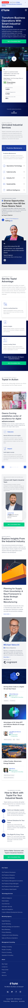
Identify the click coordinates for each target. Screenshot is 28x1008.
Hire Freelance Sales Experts (9, 889)
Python (18, 739)
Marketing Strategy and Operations (10, 926)
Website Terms (14, 1001)
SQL (14, 739)
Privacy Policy (7, 1001)
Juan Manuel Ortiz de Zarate (15, 732)
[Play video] (14, 58)
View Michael (14, 629)
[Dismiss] (25, 2)
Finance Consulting (7, 952)
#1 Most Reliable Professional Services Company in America (12, 3)
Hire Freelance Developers (9, 872)
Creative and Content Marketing (10, 935)
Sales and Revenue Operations (10, 938)
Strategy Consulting (7, 946)
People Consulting (6, 949)
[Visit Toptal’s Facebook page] (16, 991)
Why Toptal (4, 964)
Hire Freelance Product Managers (10, 886)
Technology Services (7, 893)
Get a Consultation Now (14, 41)
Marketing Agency (6, 916)
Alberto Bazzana (13, 694)
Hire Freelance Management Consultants (12, 881)
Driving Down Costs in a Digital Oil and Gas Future (14, 688)
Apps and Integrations (7, 909)
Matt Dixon (12, 768)
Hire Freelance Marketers (8, 878)
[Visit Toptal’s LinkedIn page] (7, 991)
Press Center (5, 969)
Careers (4, 972)
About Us (4, 975)
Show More (6, 657)
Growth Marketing (6, 924)
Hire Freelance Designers (8, 875)
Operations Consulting (7, 955)
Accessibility (22, 1001)
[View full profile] (6, 695)
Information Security (7, 906)
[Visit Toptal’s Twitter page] (11, 991)
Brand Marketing (6, 929)
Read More (6, 614)
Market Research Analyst (9, 775)
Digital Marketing (6, 921)
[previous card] (3, 467)
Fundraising (12, 700)
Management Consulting (8, 942)
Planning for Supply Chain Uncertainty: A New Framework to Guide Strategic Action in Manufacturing (13, 595)
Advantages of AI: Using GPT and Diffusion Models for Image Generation (14, 724)
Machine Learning (7, 739)
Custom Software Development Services (12, 912)
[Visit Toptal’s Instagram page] (20, 991)
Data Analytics (5, 901)
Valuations (6, 700)
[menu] (26, 10)
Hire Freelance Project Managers (10, 883)
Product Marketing (6, 932)
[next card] (25, 467)
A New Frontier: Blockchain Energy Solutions (13, 762)
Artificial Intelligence (7, 898)
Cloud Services (5, 903)
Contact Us (4, 967)
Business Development (9, 777)
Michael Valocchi (11, 644)
